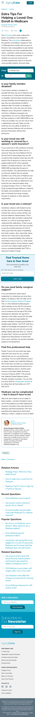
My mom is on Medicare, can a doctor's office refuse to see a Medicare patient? (18, 526)
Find (3, 70)
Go (28, 76)
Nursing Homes (5, 663)
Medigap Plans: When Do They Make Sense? (18, 473)
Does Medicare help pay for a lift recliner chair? (18, 586)
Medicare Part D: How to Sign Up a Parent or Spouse (19, 487)
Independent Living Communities (10, 654)
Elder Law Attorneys (7, 676)
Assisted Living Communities (9, 657)
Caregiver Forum (6, 670)
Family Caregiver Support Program (18, 301)
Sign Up (17, 632)
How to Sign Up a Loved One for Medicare (18, 480)
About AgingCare (6, 693)
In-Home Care (5, 651)
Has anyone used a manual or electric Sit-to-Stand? (17, 504)
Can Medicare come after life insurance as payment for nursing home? (19, 578)
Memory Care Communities (9, 660)
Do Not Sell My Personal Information (19, 714)
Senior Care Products (7, 679)
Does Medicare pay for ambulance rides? (14, 534)
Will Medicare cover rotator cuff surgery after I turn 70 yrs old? (18, 569)
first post (8, 35)
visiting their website (22, 381)
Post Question (17, 607)
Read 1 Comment (7, 459)
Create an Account (6, 690)
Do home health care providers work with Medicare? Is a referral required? (18, 512)
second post (16, 40)
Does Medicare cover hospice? (18, 498)
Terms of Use (25, 712)
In (2, 75)
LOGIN (30, 3)
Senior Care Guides (6, 673)
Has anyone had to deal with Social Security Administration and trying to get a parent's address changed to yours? (18, 560)
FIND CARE (17, 279)
